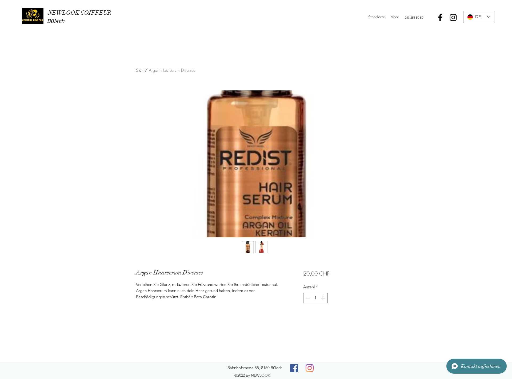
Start (139, 70)
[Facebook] (440, 17)
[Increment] (323, 298)
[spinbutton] (315, 298)
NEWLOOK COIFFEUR (79, 12)
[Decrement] (307, 298)
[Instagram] (453, 17)
